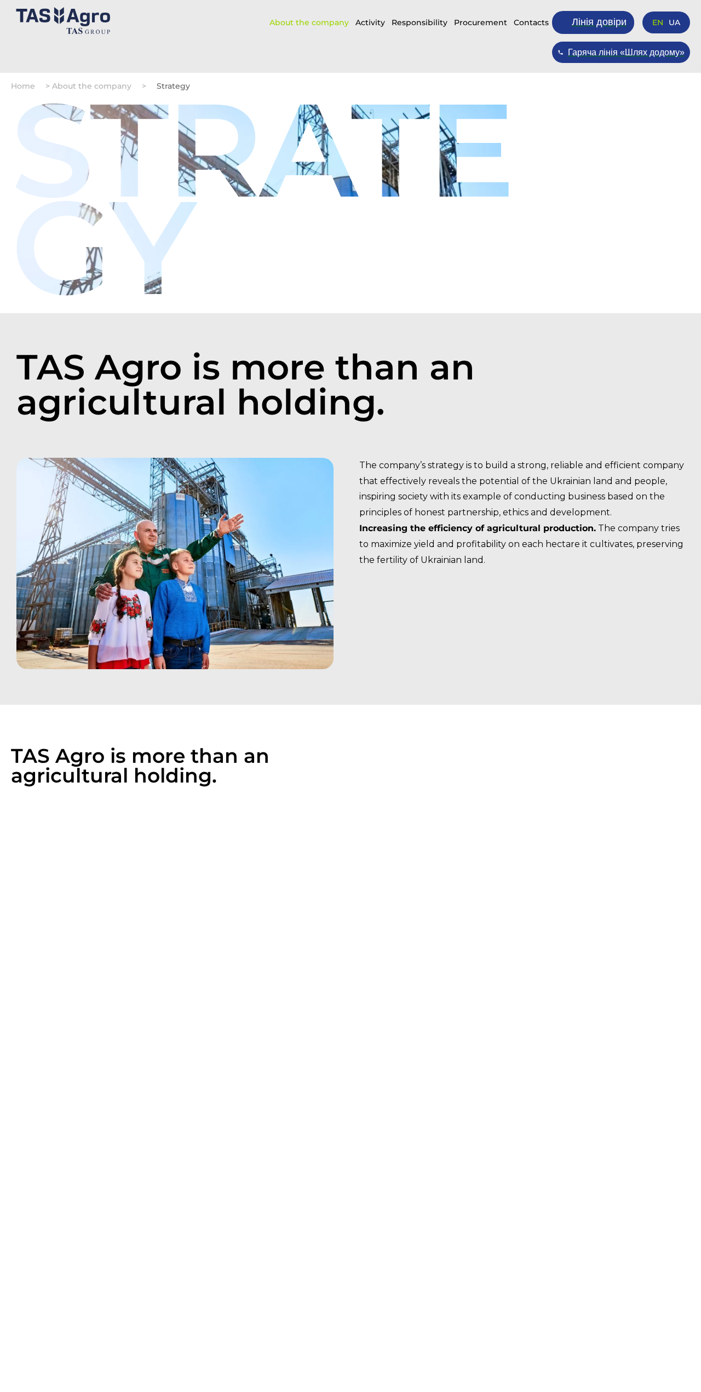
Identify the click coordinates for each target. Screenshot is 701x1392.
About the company (309, 22)
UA (674, 22)
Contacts (531, 22)
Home (23, 86)
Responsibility (419, 22)
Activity (370, 22)
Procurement (480, 22)
